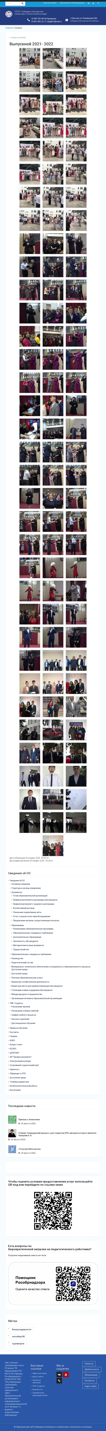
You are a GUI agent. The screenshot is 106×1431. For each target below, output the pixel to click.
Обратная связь (39, 1373)
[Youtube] (66, 1374)
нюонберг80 (18, 1336)
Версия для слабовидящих (72, 3)
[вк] (59, 1374)
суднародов (18, 1343)
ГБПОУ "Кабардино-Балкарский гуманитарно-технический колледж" (30, 12)
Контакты (90, 1380)
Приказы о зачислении (29, 1119)
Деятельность (92, 1369)
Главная (9, 28)
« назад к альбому (18, 37)
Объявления (91, 1375)
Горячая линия (49, 3)
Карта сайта (37, 1377)
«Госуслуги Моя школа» (29, 1149)
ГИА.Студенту (38, 1386)
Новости (89, 1363)
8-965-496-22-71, (47, 21)
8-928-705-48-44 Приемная (44, 19)
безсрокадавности (21, 1329)
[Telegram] (59, 1380)
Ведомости (37, 1389)
